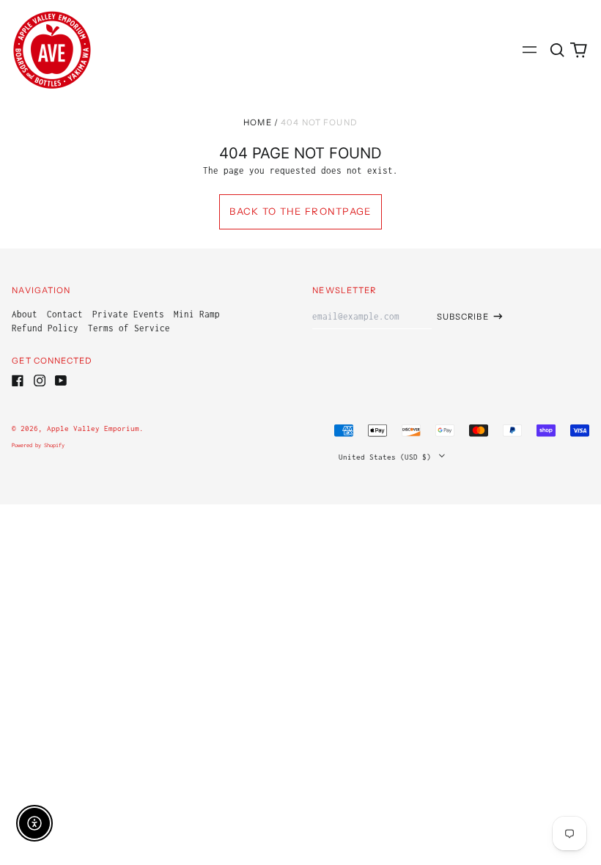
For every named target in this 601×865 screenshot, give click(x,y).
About (24, 314)
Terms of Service (129, 328)
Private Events (128, 314)
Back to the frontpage (300, 211)
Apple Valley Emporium (93, 428)
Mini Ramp (197, 314)
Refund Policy (45, 328)
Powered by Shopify (38, 445)
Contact (65, 314)
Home (257, 122)
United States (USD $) (387, 456)
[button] (556, 49)
